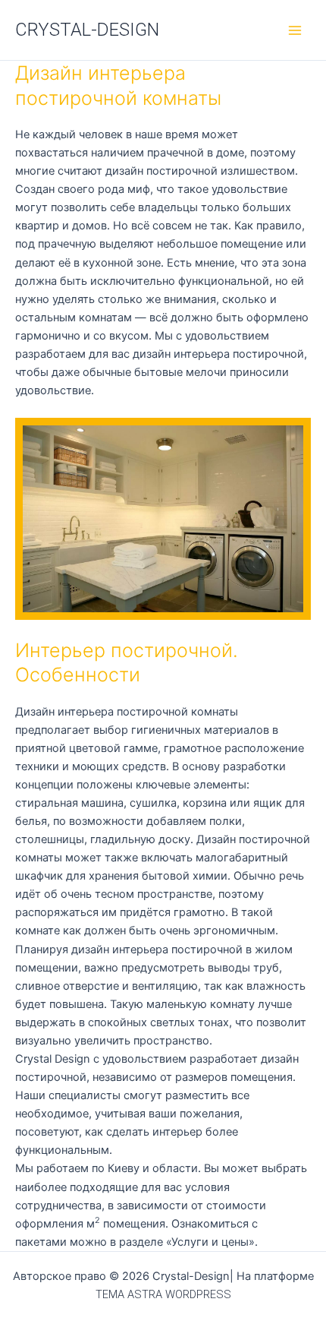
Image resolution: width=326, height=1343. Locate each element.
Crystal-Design (87, 29)
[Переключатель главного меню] (295, 30)
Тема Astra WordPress (163, 1294)
